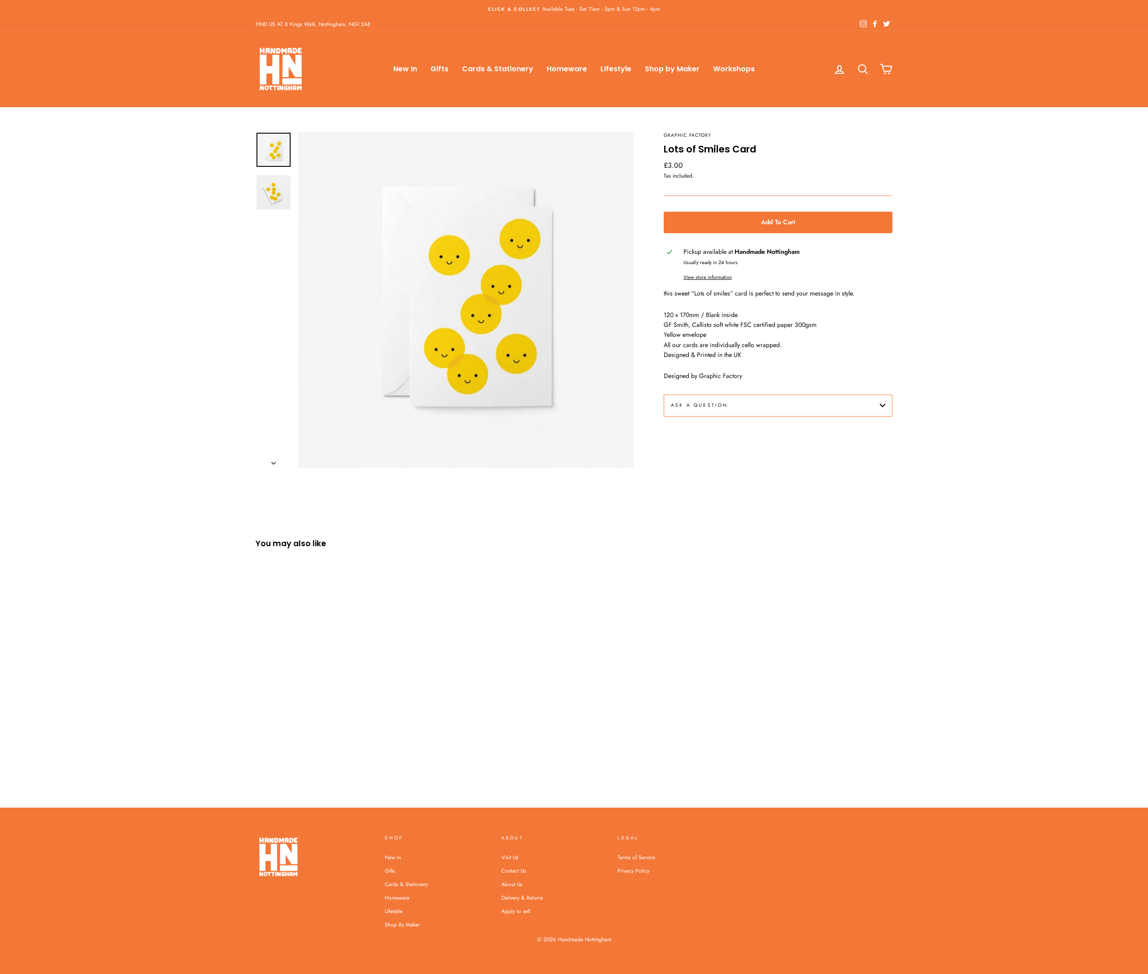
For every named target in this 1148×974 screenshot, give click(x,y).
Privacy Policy (633, 870)
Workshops (734, 69)
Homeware (567, 69)
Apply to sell (516, 911)
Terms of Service (636, 857)
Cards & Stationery (497, 69)
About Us (511, 884)
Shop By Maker (402, 924)
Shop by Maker (672, 69)
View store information (707, 277)
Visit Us (509, 857)
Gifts (439, 69)
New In (405, 69)
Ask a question (699, 405)
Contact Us (513, 870)
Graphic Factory (687, 135)
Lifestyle (615, 69)
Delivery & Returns (522, 897)
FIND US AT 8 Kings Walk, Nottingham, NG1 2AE (313, 24)
